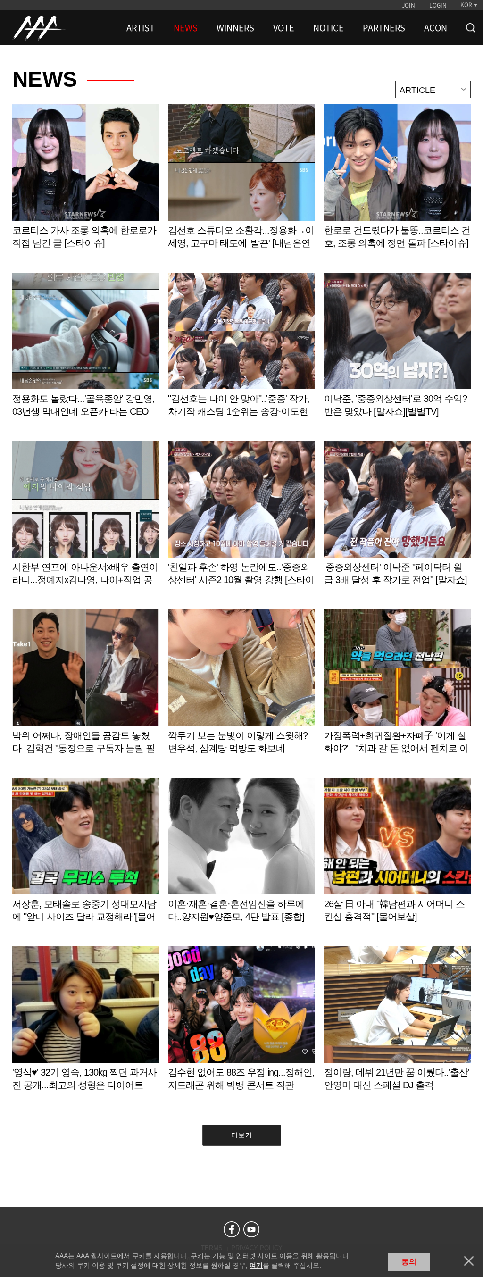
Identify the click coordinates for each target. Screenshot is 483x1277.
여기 (256, 1265)
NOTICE (328, 28)
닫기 (469, 1261)
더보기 (241, 1135)
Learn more (85, 186)
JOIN (408, 5)
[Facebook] (232, 1229)
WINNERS (235, 28)
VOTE (283, 28)
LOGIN (438, 5)
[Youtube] (251, 1229)
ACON (435, 28)
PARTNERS (384, 28)
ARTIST (140, 28)
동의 (408, 1262)
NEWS (186, 28)
